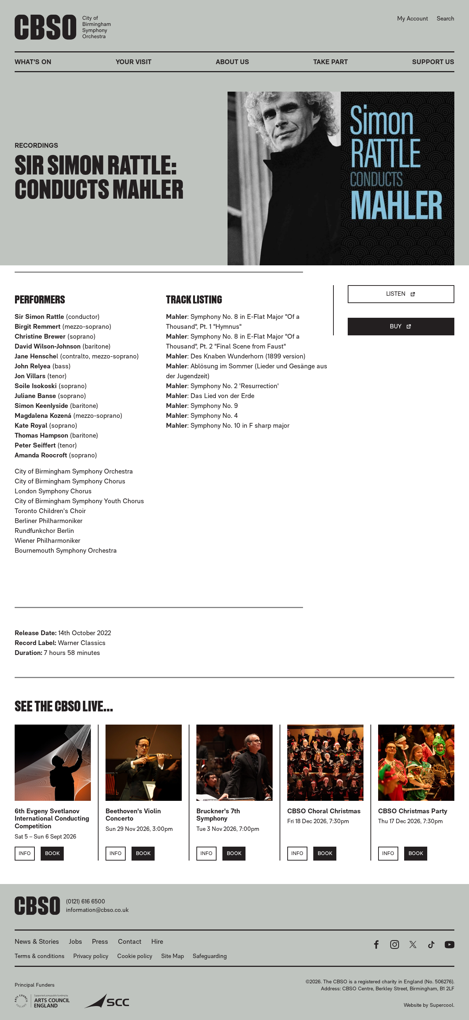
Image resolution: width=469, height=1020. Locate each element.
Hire (157, 941)
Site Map (172, 956)
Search (445, 18)
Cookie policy (134, 956)
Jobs (75, 941)
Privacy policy (90, 956)
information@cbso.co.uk (97, 909)
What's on (33, 62)
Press (100, 941)
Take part (330, 62)
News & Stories (37, 941)
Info (25, 853)
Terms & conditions (39, 956)
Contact (129, 941)
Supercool (441, 1005)
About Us (232, 62)
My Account (412, 18)
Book (52, 853)
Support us (433, 62)
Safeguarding (210, 956)
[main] (234, 466)
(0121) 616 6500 (85, 901)
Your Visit (133, 62)
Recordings (36, 145)
